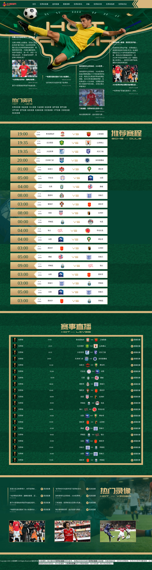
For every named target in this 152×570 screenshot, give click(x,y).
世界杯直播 (44, 4)
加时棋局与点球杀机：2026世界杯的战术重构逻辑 (97, 66)
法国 (101, 178)
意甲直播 (23, 110)
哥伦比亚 (100, 230)
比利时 (100, 213)
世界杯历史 (122, 4)
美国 (50, 213)
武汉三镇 (100, 151)
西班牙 (100, 204)
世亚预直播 (48, 110)
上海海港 (100, 134)
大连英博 (50, 151)
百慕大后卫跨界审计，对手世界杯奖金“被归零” (29, 37)
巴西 (50, 186)
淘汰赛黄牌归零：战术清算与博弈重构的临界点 (96, 114)
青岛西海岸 (50, 134)
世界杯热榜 (110, 4)
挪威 (101, 186)
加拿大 (50, 169)
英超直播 (24, 107)
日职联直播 (65, 110)
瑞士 (49, 230)
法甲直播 (15, 110)
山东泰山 (100, 143)
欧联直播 (30, 110)
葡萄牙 (50, 204)
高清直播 (46, 489)
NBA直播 (32, 107)
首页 (34, 4)
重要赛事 (66, 4)
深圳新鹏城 (99, 160)
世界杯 (20, 340)
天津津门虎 (49, 160)
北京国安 (50, 143)
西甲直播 (63, 107)
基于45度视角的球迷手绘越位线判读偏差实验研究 (30, 85)
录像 (88, 4)
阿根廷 (50, 222)
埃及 (101, 222)
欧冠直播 (48, 107)
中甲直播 (57, 110)
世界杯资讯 (78, 4)
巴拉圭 (50, 178)
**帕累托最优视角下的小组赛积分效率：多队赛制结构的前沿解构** (70, 77)
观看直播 (136, 340)
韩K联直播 (16, 113)
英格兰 (100, 195)
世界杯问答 (98, 4)
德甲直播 (55, 107)
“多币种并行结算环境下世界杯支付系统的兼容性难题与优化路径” (69, 83)
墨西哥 (50, 195)
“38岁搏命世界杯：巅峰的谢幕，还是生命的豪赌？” (31, 79)
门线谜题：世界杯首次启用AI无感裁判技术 (95, 108)
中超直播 (40, 107)
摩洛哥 (100, 169)
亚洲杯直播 (39, 110)
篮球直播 (55, 4)
